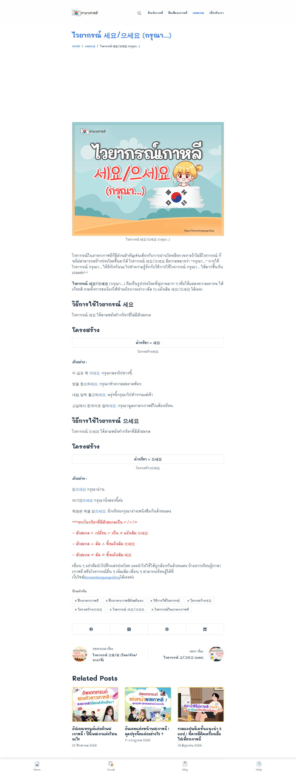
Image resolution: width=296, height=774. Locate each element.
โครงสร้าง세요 (199, 600)
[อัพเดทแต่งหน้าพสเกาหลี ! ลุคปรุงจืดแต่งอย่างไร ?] (148, 704)
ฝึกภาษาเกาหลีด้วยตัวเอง (124, 600)
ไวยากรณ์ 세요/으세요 (127, 609)
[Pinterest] (167, 629)
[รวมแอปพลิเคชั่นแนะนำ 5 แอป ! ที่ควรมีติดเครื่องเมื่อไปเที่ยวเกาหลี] (201, 704)
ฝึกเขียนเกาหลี (177, 13)
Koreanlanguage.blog (102, 577)
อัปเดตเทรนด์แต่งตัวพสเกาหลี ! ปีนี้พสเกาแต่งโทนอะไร (94, 733)
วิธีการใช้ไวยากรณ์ (165, 600)
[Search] (139, 13)
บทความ (198, 13)
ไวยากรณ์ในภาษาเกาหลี (170, 609)
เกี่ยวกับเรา (216, 13)
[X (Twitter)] (129, 629)
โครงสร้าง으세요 (88, 609)
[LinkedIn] (205, 629)
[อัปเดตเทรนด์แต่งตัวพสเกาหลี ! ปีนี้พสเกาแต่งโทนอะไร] (95, 704)
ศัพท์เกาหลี (155, 13)
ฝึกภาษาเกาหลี (86, 600)
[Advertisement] (148, 83)
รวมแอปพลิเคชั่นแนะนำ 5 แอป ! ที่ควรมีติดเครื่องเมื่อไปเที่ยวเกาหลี (199, 733)
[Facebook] (91, 629)
